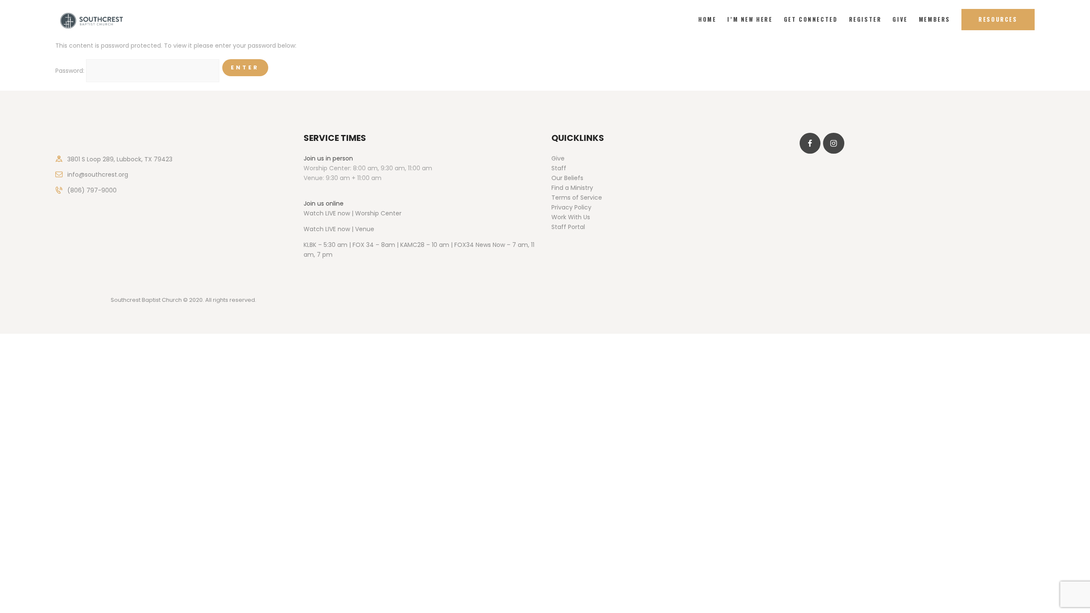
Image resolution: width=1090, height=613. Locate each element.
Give (558, 158)
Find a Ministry (572, 187)
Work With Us (570, 217)
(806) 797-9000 (92, 190)
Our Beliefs (567, 178)
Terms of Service (576, 197)
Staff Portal (568, 227)
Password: (70, 70)
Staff (558, 168)
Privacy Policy (571, 207)
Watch (314, 229)
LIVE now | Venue (349, 229)
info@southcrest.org (97, 174)
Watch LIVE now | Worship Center (353, 213)
